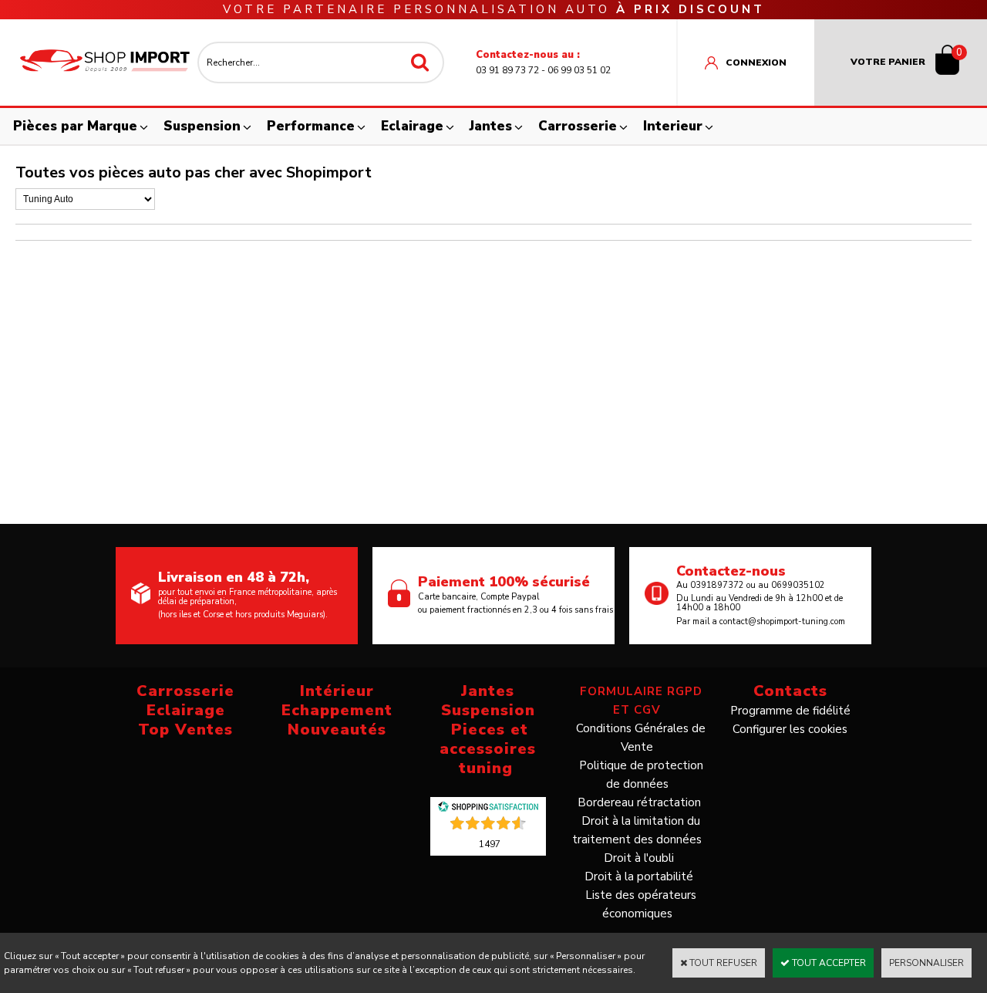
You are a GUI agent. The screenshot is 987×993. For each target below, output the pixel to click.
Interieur (672, 126)
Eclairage (412, 126)
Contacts (790, 691)
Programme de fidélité (790, 710)
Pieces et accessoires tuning (488, 749)
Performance (311, 126)
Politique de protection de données (641, 775)
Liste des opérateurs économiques (640, 904)
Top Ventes (185, 729)
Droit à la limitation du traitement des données (637, 830)
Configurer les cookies (790, 729)
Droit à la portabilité (638, 876)
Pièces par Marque (75, 126)
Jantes (491, 126)
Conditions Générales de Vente (641, 738)
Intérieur (337, 691)
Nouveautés (337, 729)
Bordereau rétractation (639, 802)
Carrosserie (577, 126)
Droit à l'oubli (639, 858)
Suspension (202, 126)
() (489, 843)
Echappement (336, 710)
